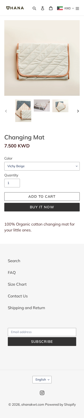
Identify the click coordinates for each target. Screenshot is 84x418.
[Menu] (77, 8)
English (41, 379)
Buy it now (42, 207)
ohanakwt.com (32, 404)
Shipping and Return (26, 307)
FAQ (12, 272)
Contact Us (18, 295)
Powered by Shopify (60, 404)
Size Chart (17, 284)
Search (14, 260)
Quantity (11, 175)
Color (8, 158)
